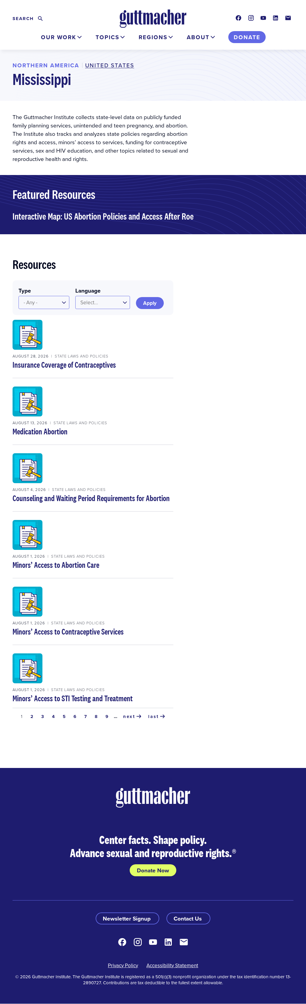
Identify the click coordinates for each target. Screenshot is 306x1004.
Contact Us (188, 918)
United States (109, 65)
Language (88, 290)
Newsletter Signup (127, 918)
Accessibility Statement (172, 965)
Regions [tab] (153, 37)
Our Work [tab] (58, 37)
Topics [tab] (107, 37)
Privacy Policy (123, 965)
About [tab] (198, 37)
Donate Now (153, 870)
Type (25, 290)
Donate (247, 37)
